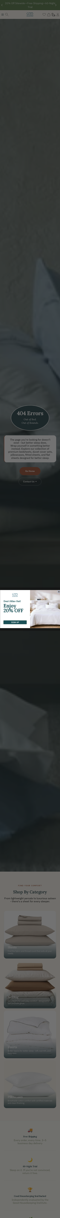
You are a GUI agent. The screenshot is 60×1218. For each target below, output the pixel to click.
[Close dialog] (59, 591)
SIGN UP (15, 622)
